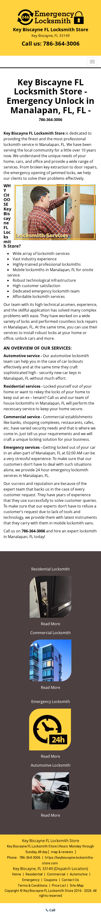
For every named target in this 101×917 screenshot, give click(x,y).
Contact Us (70, 880)
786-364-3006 (61, 43)
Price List (59, 885)
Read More (50, 623)
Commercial (56, 874)
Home (16, 874)
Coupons (50, 880)
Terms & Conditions (32, 885)
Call (51, 910)
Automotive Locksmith (50, 765)
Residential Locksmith (50, 569)
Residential (34, 874)
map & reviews (62, 852)
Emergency (30, 880)
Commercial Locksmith (50, 632)
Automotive (79, 874)
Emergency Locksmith (50, 701)
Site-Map (77, 885)
